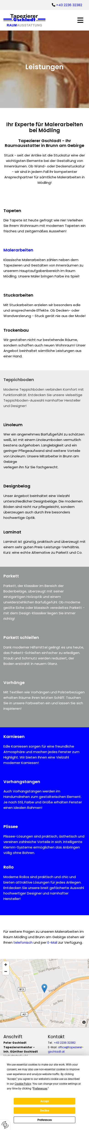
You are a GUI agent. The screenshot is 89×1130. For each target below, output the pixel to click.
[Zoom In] (5, 964)
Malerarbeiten (18, 250)
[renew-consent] (5, 1125)
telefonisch (23, 942)
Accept (44, 1101)
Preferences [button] (40, 1088)
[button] (80, 20)
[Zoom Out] (5, 971)
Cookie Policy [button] (23, 1083)
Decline (44, 1110)
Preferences (44, 1120)
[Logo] (29, 20)
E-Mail (52, 942)
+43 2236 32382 (69, 5)
